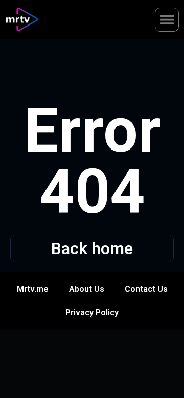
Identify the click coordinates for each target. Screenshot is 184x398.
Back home (92, 248)
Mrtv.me (33, 289)
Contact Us (146, 289)
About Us (86, 289)
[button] (167, 20)
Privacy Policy (92, 312)
